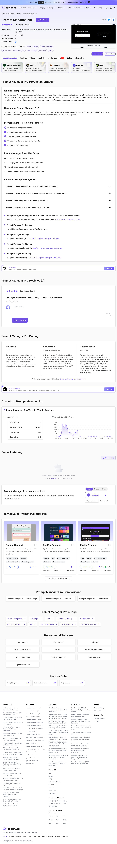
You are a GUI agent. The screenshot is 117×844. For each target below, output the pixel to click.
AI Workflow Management (94, 650)
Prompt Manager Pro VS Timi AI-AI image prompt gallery (95, 599)
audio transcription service (33, 720)
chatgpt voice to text (31, 752)
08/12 (50, 823)
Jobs (69, 8)
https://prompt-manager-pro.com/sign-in (45, 238)
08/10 (64, 823)
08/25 (57, 816)
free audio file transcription (33, 714)
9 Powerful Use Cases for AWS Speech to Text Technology (12, 800)
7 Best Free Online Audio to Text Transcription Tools (12, 734)
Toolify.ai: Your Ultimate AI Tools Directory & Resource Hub (80, 745)
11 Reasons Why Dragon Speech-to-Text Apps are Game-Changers (13, 753)
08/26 (50, 816)
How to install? (104, 500)
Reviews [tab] (23, 58)
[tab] (56, 58)
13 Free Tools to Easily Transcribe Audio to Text (13, 723)
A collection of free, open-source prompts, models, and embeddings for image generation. (95, 550)
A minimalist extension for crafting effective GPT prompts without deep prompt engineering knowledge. (21, 551)
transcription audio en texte (33, 708)
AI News (51, 776)
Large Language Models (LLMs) (12, 50)
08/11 (57, 823)
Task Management (58, 657)
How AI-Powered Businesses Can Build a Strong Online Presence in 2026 (81, 727)
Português (37, 836)
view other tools (55, 478)
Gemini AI (51, 785)
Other (55, 806)
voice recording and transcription (35, 749)
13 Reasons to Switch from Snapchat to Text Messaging (11, 709)
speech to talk (30, 764)
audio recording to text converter (35, 746)
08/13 (64, 820)
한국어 (25, 836)
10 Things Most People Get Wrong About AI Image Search (57, 722)
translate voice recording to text (35, 740)
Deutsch (50, 836)
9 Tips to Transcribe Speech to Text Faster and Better (12, 739)
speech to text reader (32, 758)
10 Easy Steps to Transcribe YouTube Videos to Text (11, 805)
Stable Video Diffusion (55, 782)
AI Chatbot (47, 562)
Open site (12, 567)
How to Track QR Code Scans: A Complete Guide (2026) (80, 715)
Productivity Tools (94, 657)
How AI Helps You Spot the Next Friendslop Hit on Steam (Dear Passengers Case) (58, 744)
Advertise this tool (97, 54)
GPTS (50, 779)
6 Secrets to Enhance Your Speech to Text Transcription (11, 758)
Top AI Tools (52, 791)
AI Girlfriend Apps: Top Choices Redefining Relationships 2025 (58, 727)
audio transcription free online (34, 725)
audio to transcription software (34, 728)
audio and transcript (31, 731)
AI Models (95, 562)
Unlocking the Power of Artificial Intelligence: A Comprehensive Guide (80, 739)
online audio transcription (33, 711)
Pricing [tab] (32, 58)
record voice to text (31, 743)
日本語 (30, 836)
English (5, 836)
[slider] (7, 24)
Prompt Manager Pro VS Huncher (58, 599)
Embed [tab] (69, 58)
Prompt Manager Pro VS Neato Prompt (22, 599)
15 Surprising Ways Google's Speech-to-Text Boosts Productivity (11, 729)
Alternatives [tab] (80, 58)
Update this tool (110, 54)
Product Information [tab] (9, 58)
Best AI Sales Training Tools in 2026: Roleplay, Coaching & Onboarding (57, 763)
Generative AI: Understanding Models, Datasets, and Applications (80, 750)
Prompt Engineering (47, 46)
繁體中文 (18, 836)
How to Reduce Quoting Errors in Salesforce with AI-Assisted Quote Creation (58, 732)
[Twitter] (95, 721)
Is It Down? (52, 794)
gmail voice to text (31, 755)
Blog (50, 773)
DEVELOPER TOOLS (22, 650)
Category (42, 8)
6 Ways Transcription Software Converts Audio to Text (11, 769)
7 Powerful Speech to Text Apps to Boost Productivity (12, 713)
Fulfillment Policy (99, 708)
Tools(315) (94, 642)
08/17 (57, 820)
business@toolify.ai (99, 718)
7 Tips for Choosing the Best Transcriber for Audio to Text (11, 749)
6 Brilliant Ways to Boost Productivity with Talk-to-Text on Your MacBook (12, 764)
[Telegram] (98, 721)
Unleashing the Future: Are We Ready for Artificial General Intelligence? (80, 757)
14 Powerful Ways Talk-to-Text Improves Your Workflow (11, 784)
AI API (50, 50)
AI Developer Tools (30, 50)
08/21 (64, 816)
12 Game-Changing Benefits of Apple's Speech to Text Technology (12, 794)
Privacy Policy (98, 711)
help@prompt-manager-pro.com (68, 219)
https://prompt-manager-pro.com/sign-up (47, 248)
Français (57, 836)
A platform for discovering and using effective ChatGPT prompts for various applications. (57, 550)
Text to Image (85, 562)
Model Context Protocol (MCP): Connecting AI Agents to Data (80, 763)
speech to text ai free (32, 761)
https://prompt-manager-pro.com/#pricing (46, 258)
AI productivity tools (22, 665)
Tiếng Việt (65, 836)
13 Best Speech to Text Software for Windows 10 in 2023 (12, 744)
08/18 (50, 820)
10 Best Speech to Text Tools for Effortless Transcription (12, 718)
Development (22, 642)
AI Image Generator (59, 562)
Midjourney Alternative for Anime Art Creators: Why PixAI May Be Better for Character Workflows (58, 716)
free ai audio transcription (33, 717)
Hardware (51, 788)
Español (44, 836)
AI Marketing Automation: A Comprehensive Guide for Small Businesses (58, 709)
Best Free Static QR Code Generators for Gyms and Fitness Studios (81, 709)
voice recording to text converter (35, 737)
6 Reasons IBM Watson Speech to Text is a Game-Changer (13, 779)
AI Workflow (42, 50)
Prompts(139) (59, 642)
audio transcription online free (34, 722)
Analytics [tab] (41, 58)
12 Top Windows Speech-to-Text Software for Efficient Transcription (13, 789)
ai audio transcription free (33, 734)
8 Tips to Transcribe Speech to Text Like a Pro (12, 774)
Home (3, 13)
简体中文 (11, 836)
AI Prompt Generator (14, 13)
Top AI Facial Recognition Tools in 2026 (81, 733)
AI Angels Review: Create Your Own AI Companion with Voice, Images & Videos (57, 750)
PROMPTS (58, 650)
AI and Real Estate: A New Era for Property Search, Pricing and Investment (58, 757)
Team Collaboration (22, 657)
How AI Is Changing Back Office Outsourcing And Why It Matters (58, 738)
